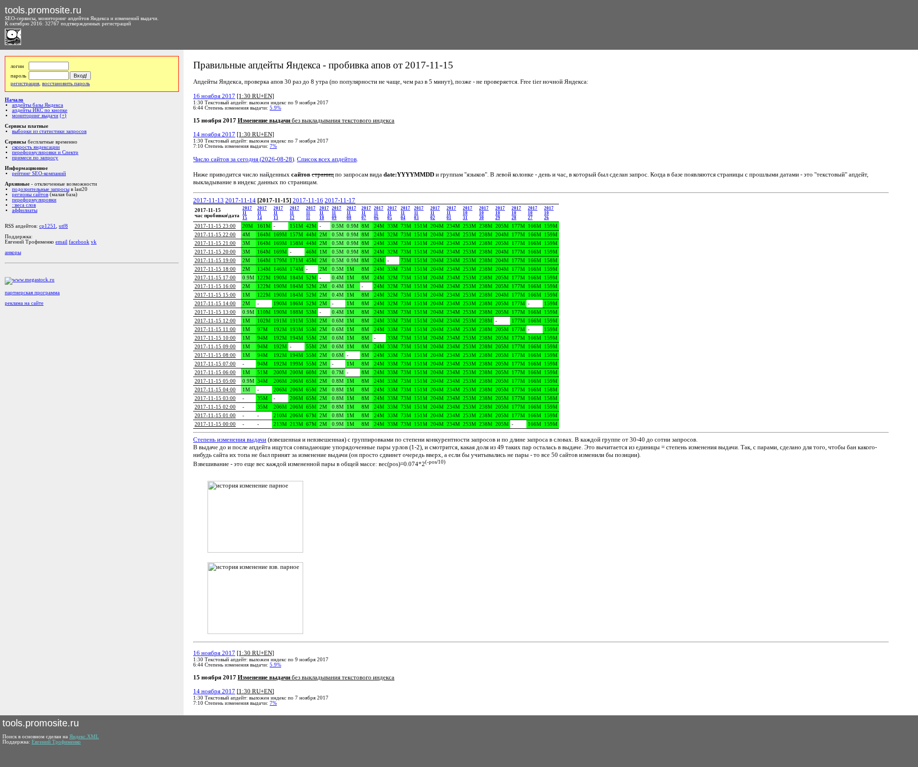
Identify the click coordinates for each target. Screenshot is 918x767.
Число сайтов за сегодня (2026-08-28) (243, 159)
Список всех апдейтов (327, 159)
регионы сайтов (30, 194)
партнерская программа (32, 292)
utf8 (63, 226)
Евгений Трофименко (56, 742)
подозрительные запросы (40, 189)
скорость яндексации (36, 147)
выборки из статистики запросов (49, 131)
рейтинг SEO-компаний (39, 173)
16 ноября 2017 (214, 96)
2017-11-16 (308, 200)
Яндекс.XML (84, 736)
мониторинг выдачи (35, 115)
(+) (63, 115)
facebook (79, 242)
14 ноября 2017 (214, 134)
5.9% (275, 108)
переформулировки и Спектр (45, 152)
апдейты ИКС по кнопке (39, 110)
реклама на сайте (24, 303)
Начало (14, 99)
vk (94, 242)
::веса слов (24, 205)
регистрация (25, 83)
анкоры (13, 252)
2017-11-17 (340, 200)
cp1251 (47, 226)
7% (273, 146)
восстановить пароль (66, 83)
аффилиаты (24, 210)
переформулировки (34, 199)
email (61, 242)
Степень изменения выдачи (229, 439)
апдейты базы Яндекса (37, 105)
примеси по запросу (35, 157)
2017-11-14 (240, 200)
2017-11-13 (208, 200)
